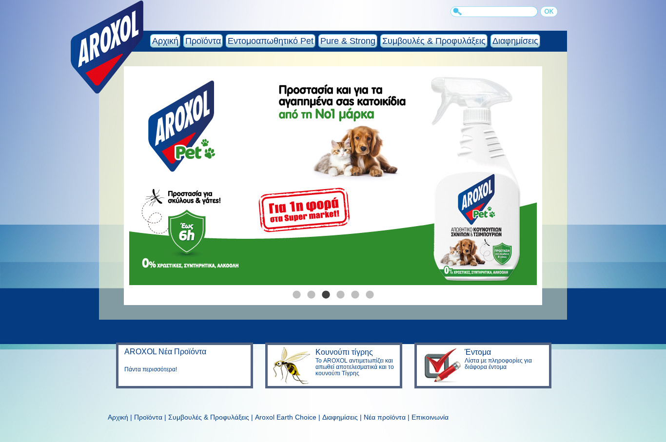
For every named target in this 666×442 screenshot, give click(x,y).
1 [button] (296, 292)
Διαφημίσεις (515, 41)
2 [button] (311, 292)
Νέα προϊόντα (385, 417)
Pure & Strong (347, 41)
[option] (333, 178)
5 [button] (355, 292)
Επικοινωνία (430, 417)
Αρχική (165, 41)
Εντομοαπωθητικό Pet (270, 41)
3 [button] (326, 292)
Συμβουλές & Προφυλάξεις (434, 41)
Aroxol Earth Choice (285, 417)
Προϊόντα (203, 41)
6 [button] (369, 292)
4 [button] (340, 292)
